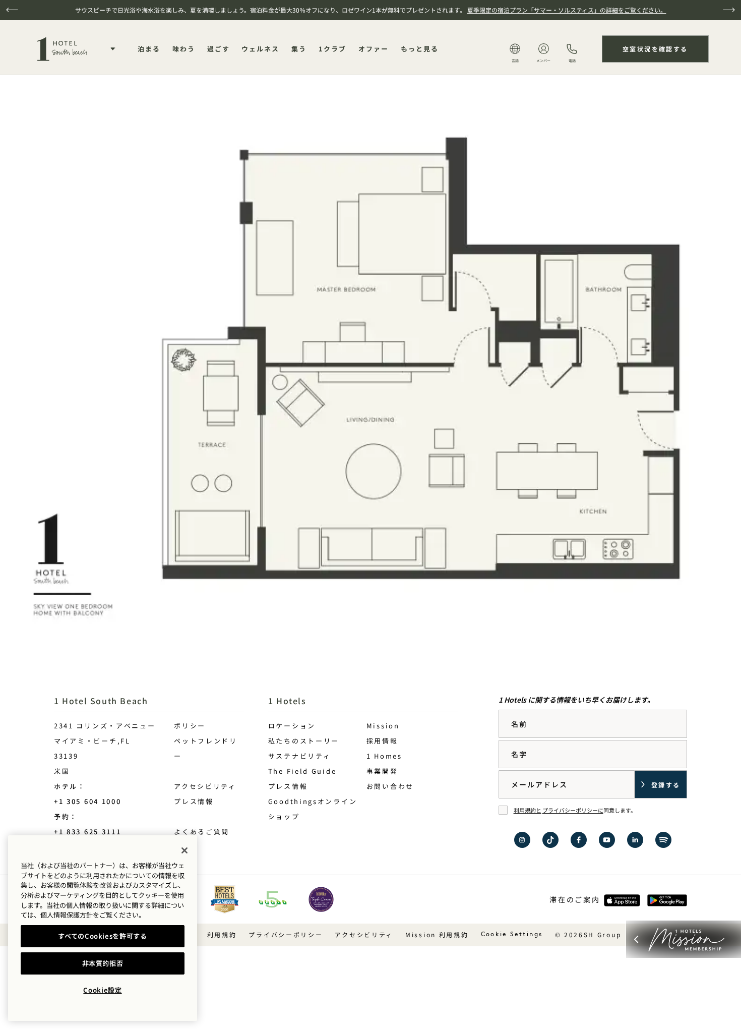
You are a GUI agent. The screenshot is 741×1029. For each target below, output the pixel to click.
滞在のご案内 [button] (574, 899)
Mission (383, 725)
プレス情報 (194, 801)
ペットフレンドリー (205, 748)
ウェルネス (260, 48)
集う (298, 48)
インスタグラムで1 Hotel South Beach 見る (522, 840)
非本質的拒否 (103, 963)
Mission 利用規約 (436, 934)
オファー (373, 48)
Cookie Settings (512, 935)
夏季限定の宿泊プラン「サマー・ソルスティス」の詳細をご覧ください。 (566, 10)
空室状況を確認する (655, 48)
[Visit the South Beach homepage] (63, 49)
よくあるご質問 (201, 831)
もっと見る (420, 48)
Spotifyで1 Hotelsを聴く (663, 840)
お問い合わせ (390, 786)
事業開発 (382, 771)
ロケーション (292, 725)
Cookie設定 (102, 990)
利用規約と (527, 810)
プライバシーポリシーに (572, 810)
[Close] (184, 850)
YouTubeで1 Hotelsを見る (607, 840)
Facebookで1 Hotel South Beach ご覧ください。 (579, 840)
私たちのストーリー (303, 741)
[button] (12, 10)
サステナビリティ (299, 756)
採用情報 (382, 741)
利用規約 (222, 934)
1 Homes (384, 756)
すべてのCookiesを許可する (102, 936)
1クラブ (332, 48)
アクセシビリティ (205, 786)
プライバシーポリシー (286, 934)
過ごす (218, 48)
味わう (183, 48)
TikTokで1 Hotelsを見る (550, 840)
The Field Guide (302, 771)
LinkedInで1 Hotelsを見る (635, 840)
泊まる (149, 48)
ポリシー (190, 725)
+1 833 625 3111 (87, 831)
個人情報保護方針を (69, 915)
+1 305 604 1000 (87, 801)
